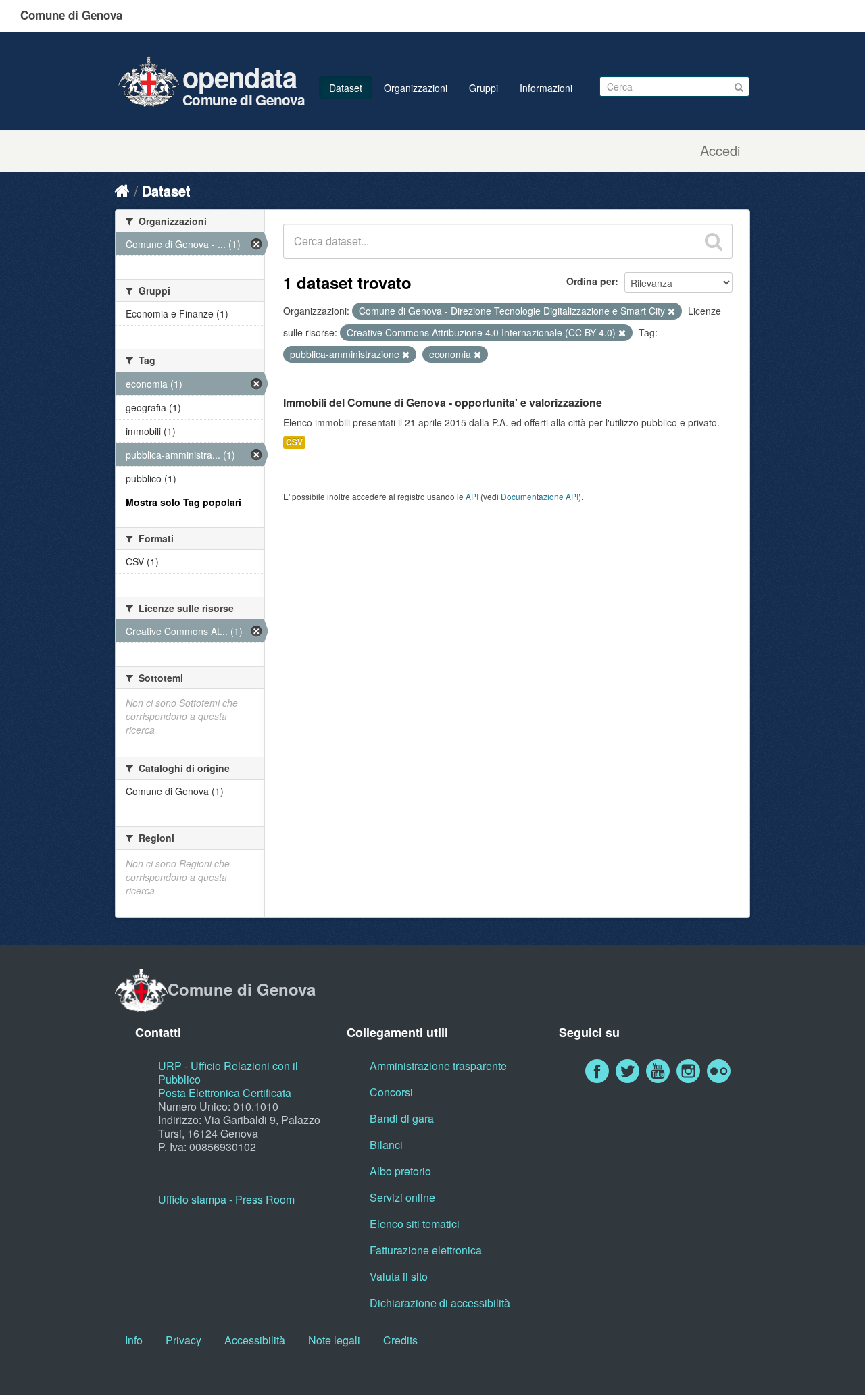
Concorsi (391, 1092)
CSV (294, 442)
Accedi (720, 150)
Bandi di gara (402, 1118)
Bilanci (386, 1144)
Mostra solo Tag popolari (183, 502)
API (472, 496)
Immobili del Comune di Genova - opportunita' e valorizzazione (442, 402)
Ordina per (590, 281)
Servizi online (402, 1197)
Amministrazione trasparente (438, 1065)
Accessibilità (254, 1340)
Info (134, 1340)
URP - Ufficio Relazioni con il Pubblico (228, 1072)
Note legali (334, 1340)
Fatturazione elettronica (426, 1250)
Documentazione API (539, 496)
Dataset (345, 88)
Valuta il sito (399, 1276)
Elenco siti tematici (415, 1224)
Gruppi (483, 88)
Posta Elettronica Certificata (224, 1092)
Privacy (183, 1340)
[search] (713, 241)
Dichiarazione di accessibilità (440, 1303)
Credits (400, 1340)
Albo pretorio (400, 1171)
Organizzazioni (415, 88)
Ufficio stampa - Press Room (226, 1199)
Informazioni (546, 88)
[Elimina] (671, 311)
